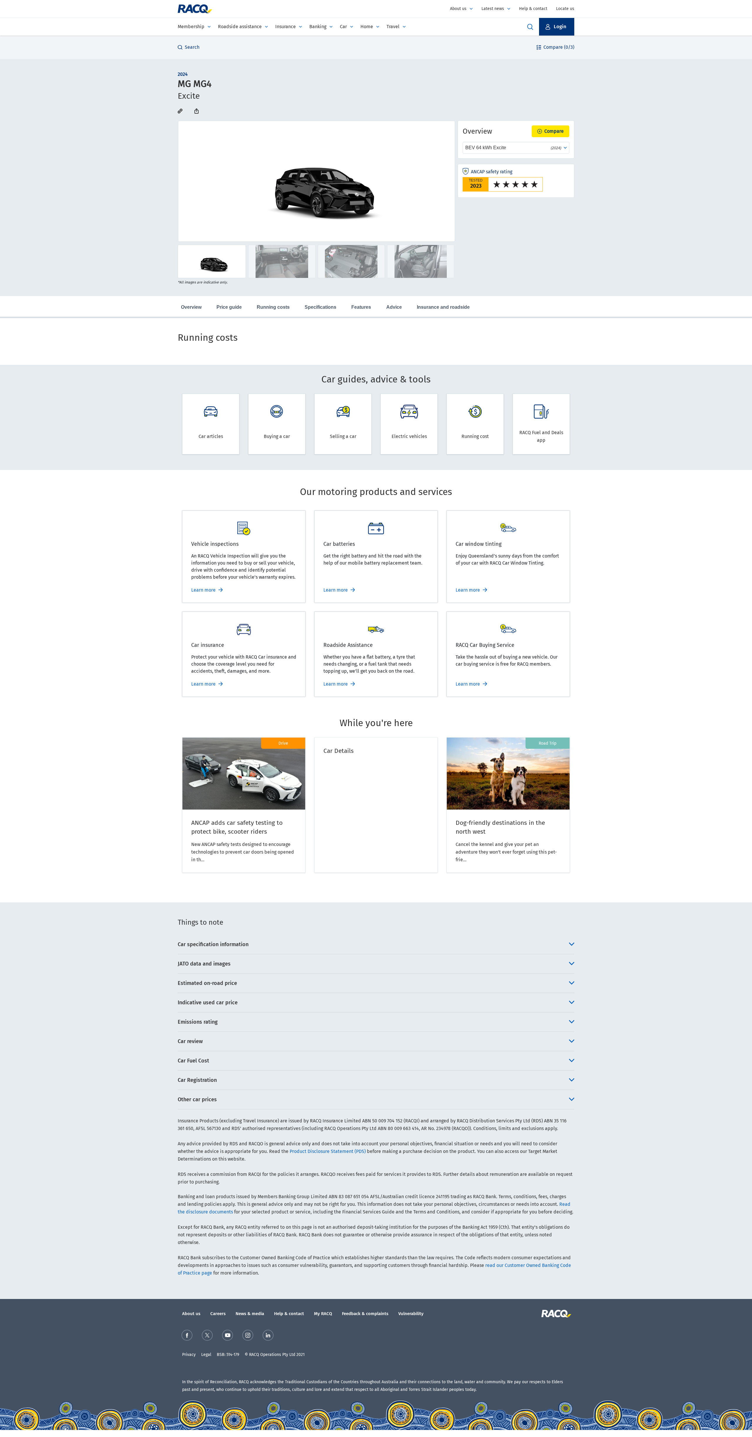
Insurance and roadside (443, 307)
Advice (394, 307)
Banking (317, 26)
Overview (191, 307)
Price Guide (229, 307)
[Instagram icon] (247, 1335)
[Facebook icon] (187, 1335)
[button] (556, 27)
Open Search (530, 27)
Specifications (320, 307)
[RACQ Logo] (555, 1314)
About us (458, 8)
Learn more (203, 590)
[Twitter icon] (207, 1335)
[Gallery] (316, 181)
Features (361, 307)
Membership (191, 26)
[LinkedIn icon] (268, 1335)
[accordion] (376, 944)
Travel (393, 26)
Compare (554, 131)
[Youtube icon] (227, 1335)
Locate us (565, 8)
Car (343, 26)
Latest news (492, 8)
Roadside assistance (240, 26)
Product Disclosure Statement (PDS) (328, 1151)
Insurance (285, 26)
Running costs (273, 307)
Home (366, 26)
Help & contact (533, 8)
